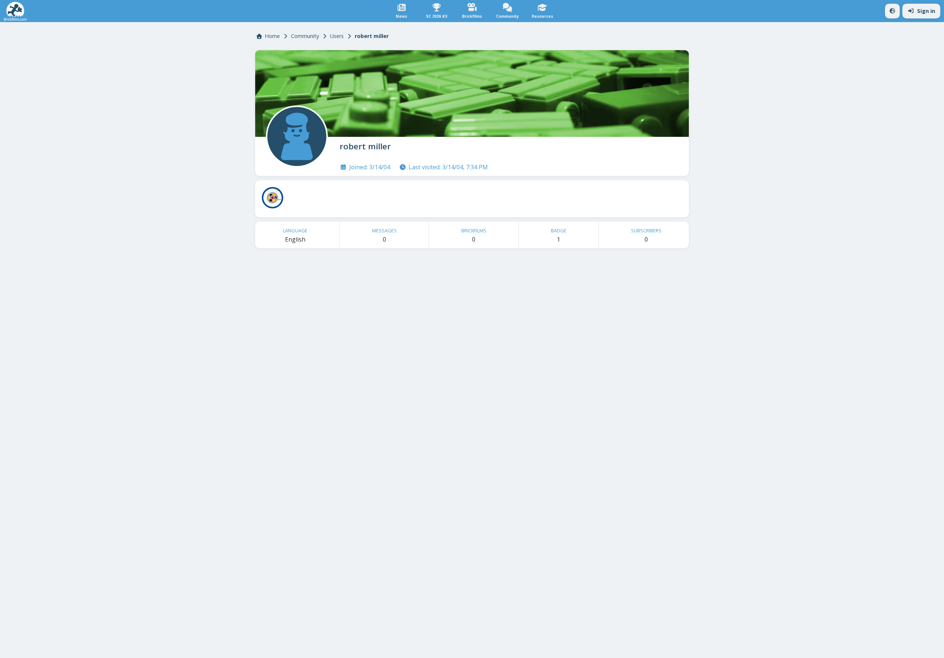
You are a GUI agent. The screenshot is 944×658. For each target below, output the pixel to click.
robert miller (365, 146)
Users (337, 35)
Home (272, 35)
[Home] (15, 11)
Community (305, 35)
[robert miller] (295, 134)
